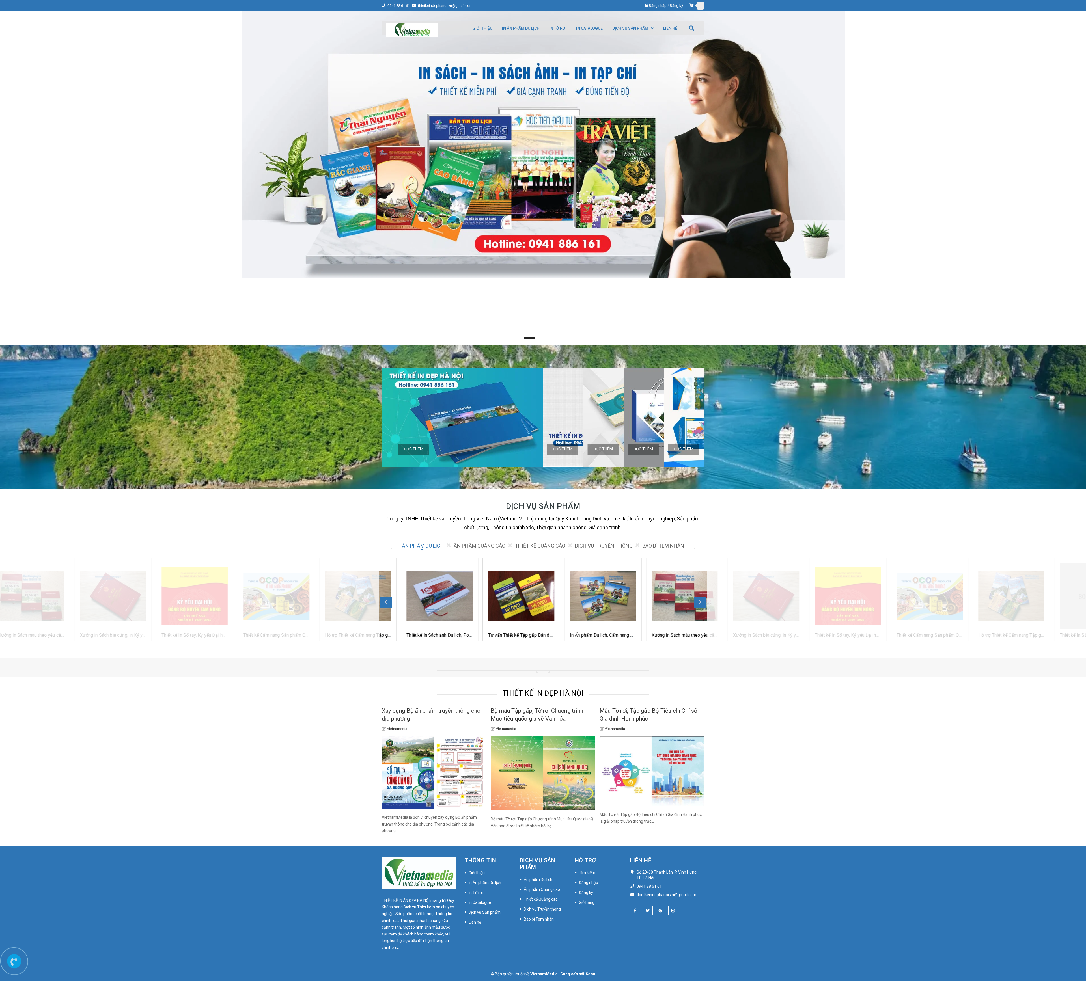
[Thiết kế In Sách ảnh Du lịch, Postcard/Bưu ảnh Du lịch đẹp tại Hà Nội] (257, 596)
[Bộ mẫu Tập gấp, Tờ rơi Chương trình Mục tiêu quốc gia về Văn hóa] (543, 773)
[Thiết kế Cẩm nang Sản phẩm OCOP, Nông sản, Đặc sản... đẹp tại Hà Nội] (94, 596)
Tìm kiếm (587, 872)
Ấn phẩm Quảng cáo (542, 889)
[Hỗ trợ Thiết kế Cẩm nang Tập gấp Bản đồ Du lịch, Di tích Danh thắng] (176, 596)
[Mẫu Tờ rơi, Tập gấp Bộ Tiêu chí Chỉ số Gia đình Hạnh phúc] (652, 771)
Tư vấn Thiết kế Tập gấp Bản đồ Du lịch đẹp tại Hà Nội (360, 635)
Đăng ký (676, 5)
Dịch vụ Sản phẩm (485, 912)
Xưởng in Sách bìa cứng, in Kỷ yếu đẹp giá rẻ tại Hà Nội (606, 635)
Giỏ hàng (586, 902)
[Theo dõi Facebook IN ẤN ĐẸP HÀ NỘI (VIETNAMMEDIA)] (635, 910)
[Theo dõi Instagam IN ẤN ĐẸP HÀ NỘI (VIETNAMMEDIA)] (673, 910)
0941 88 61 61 (399, 5)
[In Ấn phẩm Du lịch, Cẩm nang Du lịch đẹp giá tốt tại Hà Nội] (421, 596)
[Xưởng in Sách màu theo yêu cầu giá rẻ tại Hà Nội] (502, 596)
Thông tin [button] (480, 860)
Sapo (590, 974)
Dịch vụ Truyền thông (542, 909)
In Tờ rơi (476, 892)
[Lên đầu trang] (1075, 951)
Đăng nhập (658, 5)
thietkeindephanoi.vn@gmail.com (445, 5)
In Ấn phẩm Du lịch (485, 882)
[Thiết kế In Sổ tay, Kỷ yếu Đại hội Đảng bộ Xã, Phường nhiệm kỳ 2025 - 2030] (666, 596)
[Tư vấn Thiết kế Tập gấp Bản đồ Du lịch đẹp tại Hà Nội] (339, 596)
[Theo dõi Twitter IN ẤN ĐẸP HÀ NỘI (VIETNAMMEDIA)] (648, 910)
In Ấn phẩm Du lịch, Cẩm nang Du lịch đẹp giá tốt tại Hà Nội (447, 635)
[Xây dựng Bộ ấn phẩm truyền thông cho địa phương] (434, 772)
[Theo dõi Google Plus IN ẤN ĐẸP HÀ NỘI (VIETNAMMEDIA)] (660, 910)
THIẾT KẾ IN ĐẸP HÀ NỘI (543, 693)
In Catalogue (480, 902)
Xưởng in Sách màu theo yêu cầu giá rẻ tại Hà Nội (518, 635)
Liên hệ (475, 922)
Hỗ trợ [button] (585, 860)
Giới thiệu (477, 872)
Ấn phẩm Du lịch (538, 879)
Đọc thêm (413, 449)
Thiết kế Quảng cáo (541, 899)
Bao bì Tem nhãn (539, 919)
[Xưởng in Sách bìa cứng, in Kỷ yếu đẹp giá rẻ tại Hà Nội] (584, 596)
